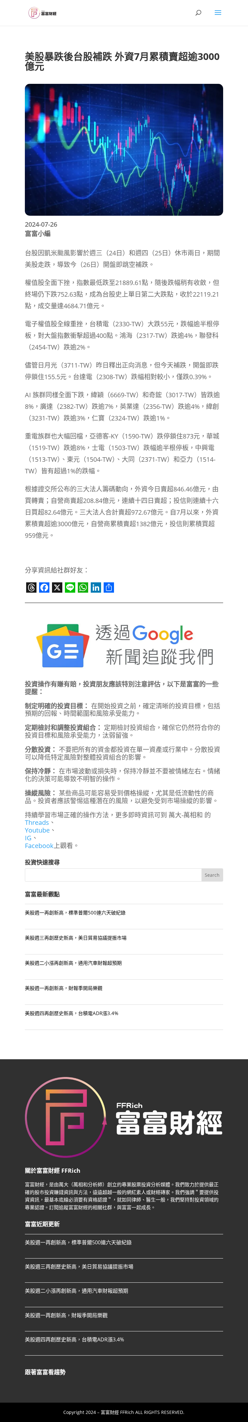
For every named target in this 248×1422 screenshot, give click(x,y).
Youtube (37, 830)
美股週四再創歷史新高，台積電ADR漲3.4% (71, 1013)
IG (28, 838)
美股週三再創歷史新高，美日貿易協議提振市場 (76, 937)
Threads (37, 822)
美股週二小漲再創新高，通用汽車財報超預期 (73, 963)
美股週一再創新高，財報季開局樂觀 (63, 988)
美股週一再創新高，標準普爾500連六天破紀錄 (75, 912)
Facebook (39, 845)
